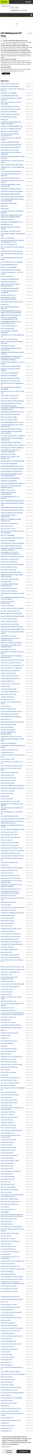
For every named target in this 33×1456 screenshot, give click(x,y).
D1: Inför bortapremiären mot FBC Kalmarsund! (12, 1336)
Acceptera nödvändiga (9, 1451)
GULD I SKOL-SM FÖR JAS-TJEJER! (9, 619)
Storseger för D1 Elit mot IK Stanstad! (9, 845)
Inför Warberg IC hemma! (6, 1105)
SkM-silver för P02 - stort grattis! (8, 1059)
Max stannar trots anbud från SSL (9, 1017)
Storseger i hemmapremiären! (7, 1333)
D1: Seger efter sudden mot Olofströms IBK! (11, 1344)
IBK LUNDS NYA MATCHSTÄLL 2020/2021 (10, 378)
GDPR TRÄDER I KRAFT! (6, 581)
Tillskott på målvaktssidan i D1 (8, 1133)
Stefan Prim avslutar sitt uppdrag (8, 1062)
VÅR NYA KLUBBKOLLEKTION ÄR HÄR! (10, 714)
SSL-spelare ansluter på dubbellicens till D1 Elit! (12, 856)
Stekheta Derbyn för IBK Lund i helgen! (10, 150)
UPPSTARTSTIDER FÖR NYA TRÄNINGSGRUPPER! (12, 564)
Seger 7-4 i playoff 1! (5, 1069)
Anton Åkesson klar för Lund (7, 699)
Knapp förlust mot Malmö (7, 1382)
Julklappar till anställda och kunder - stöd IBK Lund (13, 445)
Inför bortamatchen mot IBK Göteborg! (10, 1094)
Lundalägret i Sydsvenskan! (7, 947)
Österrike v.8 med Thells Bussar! (8, 673)
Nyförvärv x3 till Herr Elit (6, 926)
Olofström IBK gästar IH (6, 1338)
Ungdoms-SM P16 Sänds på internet (9, 523)
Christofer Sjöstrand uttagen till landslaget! (11, 1387)
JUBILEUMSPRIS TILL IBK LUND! (8, 636)
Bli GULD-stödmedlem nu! (7, 1365)
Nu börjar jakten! (5, 1075)
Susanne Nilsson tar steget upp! (8, 910)
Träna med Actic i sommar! (7, 989)
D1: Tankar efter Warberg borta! (8, 1249)
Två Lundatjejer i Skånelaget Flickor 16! (10, 691)
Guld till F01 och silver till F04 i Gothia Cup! (11, 662)
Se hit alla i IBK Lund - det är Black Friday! (10, 683)
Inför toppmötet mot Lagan (7, 1166)
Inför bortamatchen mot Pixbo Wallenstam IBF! (12, 1226)
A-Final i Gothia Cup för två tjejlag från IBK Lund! (12, 665)
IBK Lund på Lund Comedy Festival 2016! (10, 957)
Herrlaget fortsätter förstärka (7, 1425)
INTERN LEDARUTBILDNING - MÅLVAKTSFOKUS (12, 302)
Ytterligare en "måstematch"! (7, 1122)
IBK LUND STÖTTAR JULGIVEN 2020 (9, 339)
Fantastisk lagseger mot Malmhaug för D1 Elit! (11, 848)
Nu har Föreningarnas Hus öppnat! (9, 1304)
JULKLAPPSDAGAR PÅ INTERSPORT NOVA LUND (12, 422)
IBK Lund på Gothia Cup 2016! (8, 1184)
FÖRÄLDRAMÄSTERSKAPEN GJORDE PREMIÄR (11, 507)
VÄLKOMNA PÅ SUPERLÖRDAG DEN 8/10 (10, 178)
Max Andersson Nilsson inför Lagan (9, 1067)
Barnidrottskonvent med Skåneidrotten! (10, 624)
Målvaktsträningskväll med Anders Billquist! (11, 1027)
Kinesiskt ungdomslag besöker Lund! (9, 939)
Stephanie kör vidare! (6, 1035)
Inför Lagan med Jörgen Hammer (8, 1072)
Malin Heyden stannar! (6, 1019)
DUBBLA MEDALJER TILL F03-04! (8, 649)
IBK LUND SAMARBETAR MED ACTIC (9, 264)
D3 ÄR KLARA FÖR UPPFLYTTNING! (9, 1080)
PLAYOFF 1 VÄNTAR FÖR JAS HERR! (9, 621)
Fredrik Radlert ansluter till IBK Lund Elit (10, 1296)
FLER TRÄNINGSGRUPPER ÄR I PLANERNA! (11, 716)
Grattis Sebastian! (5, 1207)
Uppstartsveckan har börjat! (7, 918)
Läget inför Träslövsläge (6, 1145)
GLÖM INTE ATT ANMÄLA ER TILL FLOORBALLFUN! (13, 785)
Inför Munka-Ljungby (5, 1254)
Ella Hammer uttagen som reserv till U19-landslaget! (13, 1374)
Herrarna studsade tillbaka (7, 1163)
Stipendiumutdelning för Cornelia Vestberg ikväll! (12, 984)
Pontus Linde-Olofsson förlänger (8, 777)
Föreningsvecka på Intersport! (8, 931)
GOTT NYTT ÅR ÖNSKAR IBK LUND (9, 244)
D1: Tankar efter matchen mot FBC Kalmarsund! (12, 1328)
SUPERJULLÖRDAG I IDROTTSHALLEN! (10, 676)
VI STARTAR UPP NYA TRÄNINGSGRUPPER (11, 366)
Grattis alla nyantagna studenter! (8, 724)
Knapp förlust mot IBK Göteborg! (8, 1092)
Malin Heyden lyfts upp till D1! (8, 1179)
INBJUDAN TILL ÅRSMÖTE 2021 (8, 295)
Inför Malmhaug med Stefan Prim (8, 1125)
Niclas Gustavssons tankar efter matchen (10, 1330)
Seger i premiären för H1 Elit (7, 1346)
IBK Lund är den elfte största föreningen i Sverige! (12, 967)
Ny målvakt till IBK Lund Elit (7, 981)
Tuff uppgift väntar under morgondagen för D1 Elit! (13, 907)
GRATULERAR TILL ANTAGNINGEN (9, 93)
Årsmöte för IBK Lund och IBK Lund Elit (10, 84)
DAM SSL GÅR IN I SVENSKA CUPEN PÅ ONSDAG (12, 196)
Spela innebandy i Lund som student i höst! (11, 941)
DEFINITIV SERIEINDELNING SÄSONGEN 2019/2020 (12, 501)
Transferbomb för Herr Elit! (7, 752)
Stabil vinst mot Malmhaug (7, 1271)
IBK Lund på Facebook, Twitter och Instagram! (12, 1064)
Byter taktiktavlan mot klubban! (8, 1085)
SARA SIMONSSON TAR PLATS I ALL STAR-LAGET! (12, 660)
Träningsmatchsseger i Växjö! (8, 915)
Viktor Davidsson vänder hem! (8, 791)
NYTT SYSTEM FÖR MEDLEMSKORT (9, 463)
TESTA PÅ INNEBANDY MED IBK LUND (9, 95)
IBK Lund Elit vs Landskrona (7, 1114)
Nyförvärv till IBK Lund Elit (7, 799)
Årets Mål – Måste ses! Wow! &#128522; (10, 114)
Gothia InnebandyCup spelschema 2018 (10, 670)
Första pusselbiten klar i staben (8, 1051)
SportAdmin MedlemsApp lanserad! (9, 588)
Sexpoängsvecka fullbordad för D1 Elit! (10, 875)
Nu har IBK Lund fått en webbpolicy (9, 591)
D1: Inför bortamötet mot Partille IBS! (9, 1291)
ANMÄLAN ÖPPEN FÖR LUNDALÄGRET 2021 (11, 315)
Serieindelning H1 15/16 (6, 1428)
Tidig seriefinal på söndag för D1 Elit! (9, 862)
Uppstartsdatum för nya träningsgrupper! (10, 936)
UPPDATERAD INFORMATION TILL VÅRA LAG (11, 403)
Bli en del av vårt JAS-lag (6, 793)
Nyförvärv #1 (4, 1030)
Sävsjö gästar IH (5, 865)
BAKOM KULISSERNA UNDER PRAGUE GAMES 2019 (13, 483)
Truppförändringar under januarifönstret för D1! (12, 1130)
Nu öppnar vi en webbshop (7, 605)
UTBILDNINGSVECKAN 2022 (7, 219)
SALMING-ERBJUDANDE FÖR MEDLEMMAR (11, 442)
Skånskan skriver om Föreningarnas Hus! (10, 972)
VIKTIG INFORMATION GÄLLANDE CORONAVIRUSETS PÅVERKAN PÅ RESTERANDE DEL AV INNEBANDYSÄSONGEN (13, 407)
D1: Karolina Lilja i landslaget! (8, 1357)
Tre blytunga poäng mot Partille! (8, 1139)
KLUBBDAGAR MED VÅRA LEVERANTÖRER (10, 194)
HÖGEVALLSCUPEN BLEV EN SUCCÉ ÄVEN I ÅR (12, 512)
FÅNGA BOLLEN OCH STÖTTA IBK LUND (10, 381)
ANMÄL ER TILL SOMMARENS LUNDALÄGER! (11, 642)
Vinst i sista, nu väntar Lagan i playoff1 (10, 1083)
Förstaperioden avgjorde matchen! (9, 1102)
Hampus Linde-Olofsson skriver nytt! (9, 772)
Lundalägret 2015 (5, 1423)
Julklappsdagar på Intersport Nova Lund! (10, 678)
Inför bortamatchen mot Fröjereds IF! (9, 1155)
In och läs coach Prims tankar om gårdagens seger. (13, 1261)
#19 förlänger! (4, 1046)
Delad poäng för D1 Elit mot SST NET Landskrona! (12, 850)
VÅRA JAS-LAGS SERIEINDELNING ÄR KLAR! (11, 572)
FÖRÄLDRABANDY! (5, 1212)
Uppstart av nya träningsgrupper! (8, 743)
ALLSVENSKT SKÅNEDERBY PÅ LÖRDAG (10, 142)
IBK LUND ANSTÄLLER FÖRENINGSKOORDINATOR (12, 469)
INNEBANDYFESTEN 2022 (6, 224)
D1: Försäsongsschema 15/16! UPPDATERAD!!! (11, 1398)
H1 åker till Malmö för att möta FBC (9, 1390)
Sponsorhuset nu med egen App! (8, 569)
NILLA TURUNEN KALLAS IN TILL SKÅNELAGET (12, 262)
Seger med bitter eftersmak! (7, 1142)
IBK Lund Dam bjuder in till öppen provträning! (12, 766)
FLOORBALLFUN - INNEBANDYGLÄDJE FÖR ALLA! (12, 913)
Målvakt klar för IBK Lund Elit (7, 783)
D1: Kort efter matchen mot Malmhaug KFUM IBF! (12, 1392)
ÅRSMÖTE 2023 (4, 119)
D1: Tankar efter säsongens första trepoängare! (12, 1299)
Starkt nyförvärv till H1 (6, 1362)
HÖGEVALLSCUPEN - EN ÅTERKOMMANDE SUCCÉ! (12, 629)
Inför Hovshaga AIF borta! (7, 1168)
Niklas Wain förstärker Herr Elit (8, 1246)
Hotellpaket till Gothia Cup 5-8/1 (8, 895)
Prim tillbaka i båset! (5, 686)
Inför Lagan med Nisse (6, 1320)
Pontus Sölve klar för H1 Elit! (7, 759)
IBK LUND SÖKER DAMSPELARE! (8, 1341)
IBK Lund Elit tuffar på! (6, 1236)
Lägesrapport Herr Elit (6, 1244)
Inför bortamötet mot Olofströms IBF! (9, 1189)
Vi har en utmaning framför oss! (8, 1209)
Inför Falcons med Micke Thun (8, 1263)
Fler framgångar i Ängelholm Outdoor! (10, 949)
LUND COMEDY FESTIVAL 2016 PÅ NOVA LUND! (12, 944)
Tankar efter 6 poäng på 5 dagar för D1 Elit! (11, 889)
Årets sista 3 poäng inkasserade (8, 1187)
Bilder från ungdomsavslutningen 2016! (10, 986)
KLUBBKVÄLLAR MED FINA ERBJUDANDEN (11, 270)
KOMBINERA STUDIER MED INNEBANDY (10, 86)
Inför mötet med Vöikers (6, 1354)
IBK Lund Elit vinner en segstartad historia (10, 1201)
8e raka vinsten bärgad (6, 1221)
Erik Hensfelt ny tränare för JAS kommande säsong (13, 819)
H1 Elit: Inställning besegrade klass (9, 1100)
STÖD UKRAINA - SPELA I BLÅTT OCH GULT (11, 231)
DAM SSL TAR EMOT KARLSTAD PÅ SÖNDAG (11, 145)
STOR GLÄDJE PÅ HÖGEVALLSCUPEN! (10, 816)
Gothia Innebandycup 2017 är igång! (9, 834)
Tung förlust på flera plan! (7, 1120)
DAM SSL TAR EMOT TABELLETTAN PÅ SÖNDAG (12, 165)
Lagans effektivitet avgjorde (7, 1315)
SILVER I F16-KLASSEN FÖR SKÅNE (9, 417)
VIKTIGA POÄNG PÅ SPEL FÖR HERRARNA (10, 147)
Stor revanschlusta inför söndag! (8, 1147)
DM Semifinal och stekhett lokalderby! (9, 131)
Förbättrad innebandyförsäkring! (8, 709)
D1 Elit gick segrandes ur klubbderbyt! (10, 842)
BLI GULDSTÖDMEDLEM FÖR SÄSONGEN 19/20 (12, 471)
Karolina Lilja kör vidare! (6, 974)
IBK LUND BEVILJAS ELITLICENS (8, 454)
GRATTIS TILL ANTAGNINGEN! (8, 535)
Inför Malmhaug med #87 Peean (8, 1274)
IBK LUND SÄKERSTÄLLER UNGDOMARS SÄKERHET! (13, 616)
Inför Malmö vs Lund (5, 1181)
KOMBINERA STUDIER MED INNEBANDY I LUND (12, 126)
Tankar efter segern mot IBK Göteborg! (10, 1233)
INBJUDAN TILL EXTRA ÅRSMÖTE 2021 (10, 279)
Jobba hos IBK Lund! (6, 706)
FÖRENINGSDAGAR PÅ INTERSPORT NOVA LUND (12, 412)
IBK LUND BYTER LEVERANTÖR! (8, 730)
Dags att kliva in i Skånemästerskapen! (10, 1199)
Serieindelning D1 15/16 (6, 1431)
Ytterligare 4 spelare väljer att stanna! (9, 1033)
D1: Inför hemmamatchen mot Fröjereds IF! (10, 1307)
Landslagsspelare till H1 (6, 1359)
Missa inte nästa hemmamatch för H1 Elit (10, 1266)
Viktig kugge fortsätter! (6, 994)
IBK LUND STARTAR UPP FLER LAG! (9, 567)
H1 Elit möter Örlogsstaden (7, 1158)
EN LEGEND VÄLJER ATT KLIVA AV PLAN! (10, 801)
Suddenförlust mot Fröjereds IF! (8, 1150)
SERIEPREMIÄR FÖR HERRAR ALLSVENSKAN (11, 189)
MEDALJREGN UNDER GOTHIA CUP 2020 (10, 414)
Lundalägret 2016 (5, 1038)
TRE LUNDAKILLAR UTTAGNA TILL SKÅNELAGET (12, 447)
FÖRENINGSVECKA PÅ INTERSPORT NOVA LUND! (12, 556)
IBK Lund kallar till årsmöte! (7, 727)
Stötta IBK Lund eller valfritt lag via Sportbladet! (12, 608)
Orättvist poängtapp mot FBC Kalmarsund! (11, 1171)
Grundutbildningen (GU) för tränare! (9, 1349)
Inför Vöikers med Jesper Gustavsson (10, 1204)
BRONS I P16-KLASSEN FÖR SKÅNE (9, 420)
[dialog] (16, 1444)
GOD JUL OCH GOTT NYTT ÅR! (8, 528)
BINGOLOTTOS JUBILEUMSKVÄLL (9, 267)
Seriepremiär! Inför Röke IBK (7, 923)
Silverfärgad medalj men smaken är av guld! (11, 928)
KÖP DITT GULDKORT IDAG (7, 276)
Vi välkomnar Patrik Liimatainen (8, 1022)
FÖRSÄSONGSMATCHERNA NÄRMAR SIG (10, 478)
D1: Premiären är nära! (6, 1352)
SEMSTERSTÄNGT (5, 208)
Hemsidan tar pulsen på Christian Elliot (10, 1411)
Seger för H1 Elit (4, 1302)
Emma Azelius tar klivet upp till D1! (9, 1218)
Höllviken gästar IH (5, 1406)
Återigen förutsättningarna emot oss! (9, 1117)
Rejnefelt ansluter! (5, 796)
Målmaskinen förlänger (6, 1054)
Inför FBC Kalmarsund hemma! (8, 1176)
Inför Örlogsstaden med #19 (7, 1309)
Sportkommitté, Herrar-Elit (7, 526)
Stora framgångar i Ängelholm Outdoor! (10, 955)
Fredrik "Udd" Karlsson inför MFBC (9, 1325)
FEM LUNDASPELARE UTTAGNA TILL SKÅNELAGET (12, 543)
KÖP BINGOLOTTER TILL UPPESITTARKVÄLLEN (12, 251)
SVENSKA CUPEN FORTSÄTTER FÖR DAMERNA (12, 191)
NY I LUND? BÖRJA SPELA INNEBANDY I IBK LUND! (12, 829)
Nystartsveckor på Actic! (6, 952)
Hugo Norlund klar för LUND (7, 775)
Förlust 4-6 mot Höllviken (7, 1400)
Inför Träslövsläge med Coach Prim (9, 1288)
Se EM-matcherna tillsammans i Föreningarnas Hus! (13, 969)
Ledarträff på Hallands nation (7, 681)
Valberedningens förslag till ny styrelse (10, 579)
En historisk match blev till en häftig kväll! (10, 934)
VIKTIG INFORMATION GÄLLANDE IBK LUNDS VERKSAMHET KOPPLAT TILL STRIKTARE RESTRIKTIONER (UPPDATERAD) (11, 358)
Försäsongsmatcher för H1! (7, 1417)
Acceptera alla (23, 1451)
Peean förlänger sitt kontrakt (7, 1008)
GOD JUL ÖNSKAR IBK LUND (7, 328)
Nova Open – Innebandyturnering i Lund (10, 611)
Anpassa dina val (6, 1446)
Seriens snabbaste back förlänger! (9, 1048)
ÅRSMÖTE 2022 (4, 206)
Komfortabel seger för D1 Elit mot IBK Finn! (11, 878)
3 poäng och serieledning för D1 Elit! (9, 870)
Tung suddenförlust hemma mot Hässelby (10, 109)
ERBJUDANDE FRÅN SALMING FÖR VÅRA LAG (11, 429)
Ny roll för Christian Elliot (7, 992)
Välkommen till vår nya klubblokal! (9, 1403)
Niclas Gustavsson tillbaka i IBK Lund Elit (10, 837)
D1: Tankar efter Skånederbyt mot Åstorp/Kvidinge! (13, 1269)
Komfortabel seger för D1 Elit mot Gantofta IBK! (12, 867)
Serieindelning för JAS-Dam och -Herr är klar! (11, 736)
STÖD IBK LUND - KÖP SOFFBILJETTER (10, 395)
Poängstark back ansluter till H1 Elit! (9, 750)
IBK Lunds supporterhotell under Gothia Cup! (11, 711)
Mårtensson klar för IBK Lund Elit (8, 694)
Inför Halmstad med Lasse (7, 1224)
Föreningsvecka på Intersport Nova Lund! (10, 1077)
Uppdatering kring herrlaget (7, 697)
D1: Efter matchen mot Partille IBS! (9, 1286)
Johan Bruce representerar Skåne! (9, 689)
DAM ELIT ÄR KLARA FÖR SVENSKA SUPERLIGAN (12, 401)
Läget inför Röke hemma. (6, 1097)
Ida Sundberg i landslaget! (7, 1043)
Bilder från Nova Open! (6, 719)
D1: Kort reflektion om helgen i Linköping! (10, 1371)
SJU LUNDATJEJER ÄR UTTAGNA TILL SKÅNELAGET (13, 435)
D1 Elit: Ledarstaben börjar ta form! (9, 1041)
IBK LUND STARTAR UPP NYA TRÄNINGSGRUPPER (12, 461)
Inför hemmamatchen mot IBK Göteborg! (10, 1241)
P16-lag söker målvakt (6, 905)
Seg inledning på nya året (7, 1174)
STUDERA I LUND (5, 304)
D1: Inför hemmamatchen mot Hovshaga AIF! (11, 1317)
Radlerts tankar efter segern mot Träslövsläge (11, 1279)
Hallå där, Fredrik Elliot (6, 1395)
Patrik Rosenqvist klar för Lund (8, 780)
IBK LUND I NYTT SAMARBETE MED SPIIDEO (11, 129)
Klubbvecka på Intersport (7, 1377)
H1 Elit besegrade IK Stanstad (8, 1379)
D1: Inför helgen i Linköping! (7, 1384)
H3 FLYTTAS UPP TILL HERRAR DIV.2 (9, 398)
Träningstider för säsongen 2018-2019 (10, 559)
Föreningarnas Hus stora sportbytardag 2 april (12, 1056)
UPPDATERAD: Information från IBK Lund (10, 106)
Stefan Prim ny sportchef (6, 840)
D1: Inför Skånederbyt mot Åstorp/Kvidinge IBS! (12, 1276)
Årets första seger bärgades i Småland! (10, 1160)
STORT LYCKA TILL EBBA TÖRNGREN (9, 373)
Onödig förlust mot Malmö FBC (8, 1323)
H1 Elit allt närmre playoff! (7, 1153)
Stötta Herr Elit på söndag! (7, 873)
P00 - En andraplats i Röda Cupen (8, 1127)
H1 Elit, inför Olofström (6, 1192)
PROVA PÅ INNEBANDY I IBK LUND (9, 117)
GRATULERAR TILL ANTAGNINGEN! (9, 562)
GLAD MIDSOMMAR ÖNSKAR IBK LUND (10, 288)
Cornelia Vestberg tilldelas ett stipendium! (11, 1025)
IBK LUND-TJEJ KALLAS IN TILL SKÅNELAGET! (11, 668)
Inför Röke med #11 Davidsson (8, 1238)
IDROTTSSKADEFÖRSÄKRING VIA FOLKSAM (11, 546)
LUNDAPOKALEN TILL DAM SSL (8, 346)
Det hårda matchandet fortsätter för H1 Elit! (11, 1408)
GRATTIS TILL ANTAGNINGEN (7, 238)
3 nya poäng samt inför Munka (8, 1112)
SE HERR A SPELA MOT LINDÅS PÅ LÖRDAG (11, 171)
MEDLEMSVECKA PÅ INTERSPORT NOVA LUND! (12, 626)
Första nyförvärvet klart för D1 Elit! (9, 1010)
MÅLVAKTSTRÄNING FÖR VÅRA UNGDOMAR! (11, 613)
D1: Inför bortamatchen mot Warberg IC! (10, 1251)
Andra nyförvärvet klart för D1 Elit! (9, 1001)
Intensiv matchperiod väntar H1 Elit (9, 832)
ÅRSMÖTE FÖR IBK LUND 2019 (8, 490)
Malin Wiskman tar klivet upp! (8, 920)
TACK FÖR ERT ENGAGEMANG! (8, 540)
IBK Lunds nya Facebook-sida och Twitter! (11, 1420)
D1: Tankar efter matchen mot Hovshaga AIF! (11, 1312)
